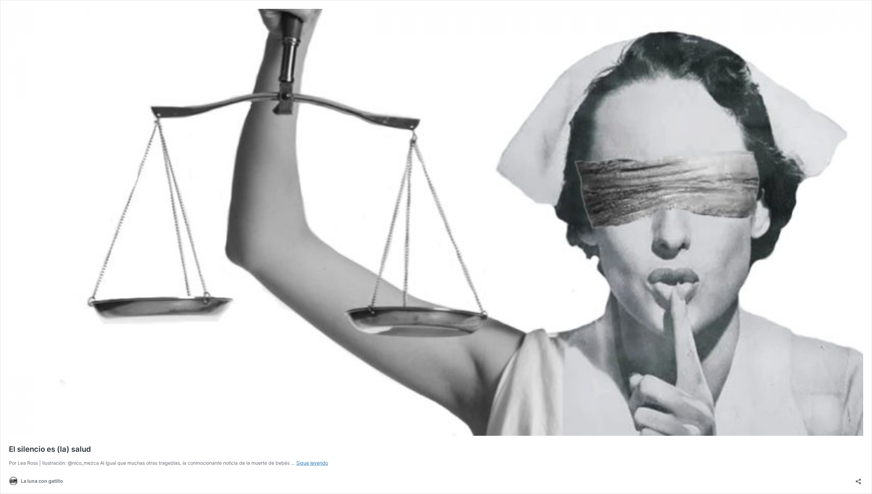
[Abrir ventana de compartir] (858, 479)
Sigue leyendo (312, 463)
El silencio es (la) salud (50, 449)
